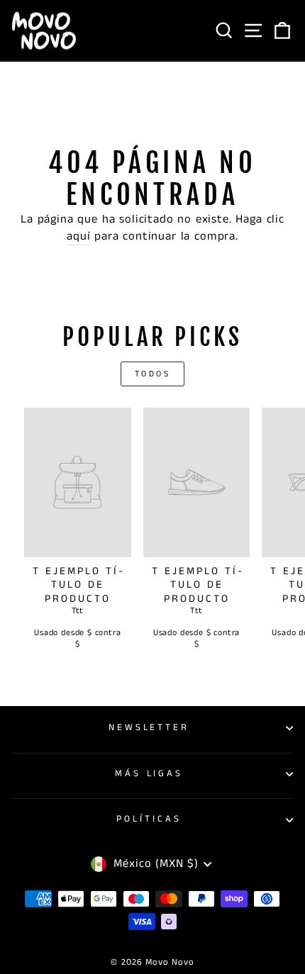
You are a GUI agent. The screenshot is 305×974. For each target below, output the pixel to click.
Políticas (149, 819)
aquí (78, 236)
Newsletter (149, 727)
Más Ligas (149, 773)
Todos (153, 374)
